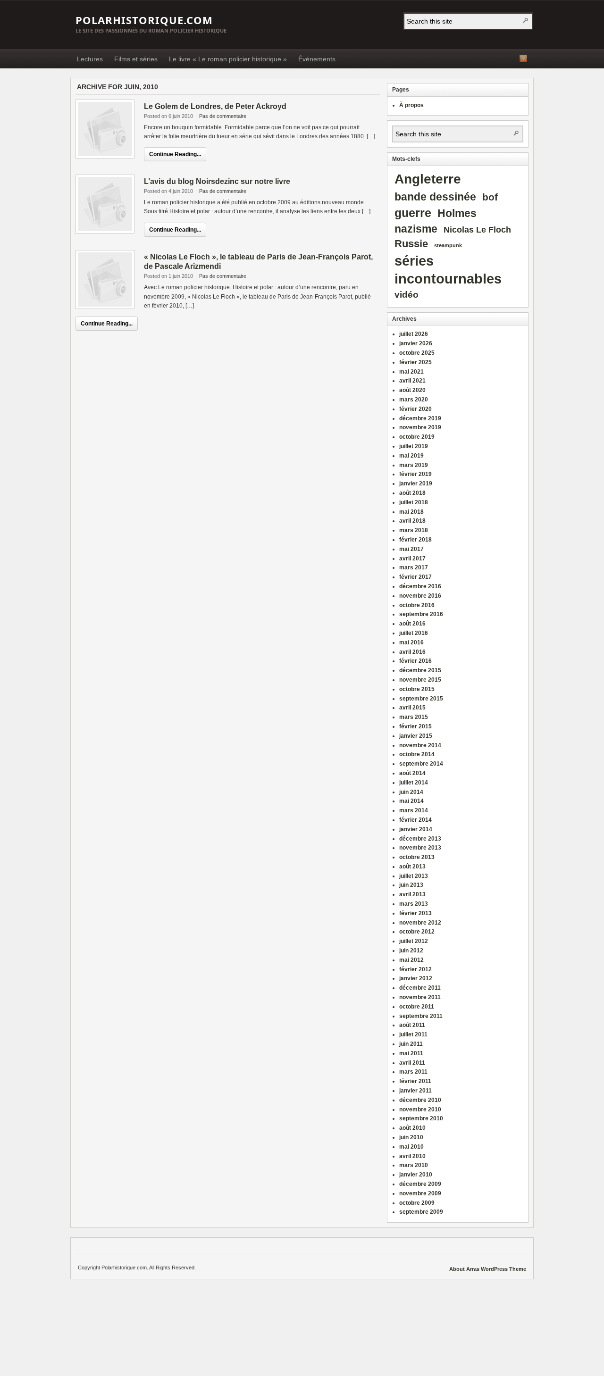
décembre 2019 (420, 418)
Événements (317, 59)
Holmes (457, 213)
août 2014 (412, 773)
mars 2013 (413, 904)
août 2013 (412, 866)
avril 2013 (412, 894)
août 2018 (412, 493)
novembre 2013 (420, 847)
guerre (412, 212)
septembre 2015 (421, 698)
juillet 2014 (413, 782)
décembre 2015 (420, 670)
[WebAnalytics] (429, 1269)
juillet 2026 (413, 334)
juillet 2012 (413, 941)
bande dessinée (435, 197)
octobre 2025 (417, 353)
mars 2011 (413, 1071)
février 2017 (415, 577)
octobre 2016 (417, 605)
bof (490, 197)
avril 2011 (412, 1062)
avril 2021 (412, 380)
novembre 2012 (420, 922)
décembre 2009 (420, 1184)
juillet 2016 (413, 633)
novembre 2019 (420, 427)
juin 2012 (411, 950)
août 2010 (412, 1128)
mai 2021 (411, 371)
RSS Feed (523, 58)
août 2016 (412, 623)
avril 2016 (412, 652)
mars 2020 (413, 399)
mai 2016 (411, 642)
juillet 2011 (413, 1034)
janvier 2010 (415, 1174)
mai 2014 (411, 801)
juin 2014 (411, 792)
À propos (411, 105)
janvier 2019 (415, 483)
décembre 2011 (420, 987)
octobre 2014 (417, 754)
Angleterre (427, 179)
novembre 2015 (420, 679)
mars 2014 (413, 810)
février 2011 (415, 1081)
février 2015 (415, 726)
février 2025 (415, 362)
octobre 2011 (416, 1006)
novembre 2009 (420, 1193)
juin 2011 (411, 1044)
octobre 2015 (417, 689)
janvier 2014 (415, 829)
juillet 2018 (413, 502)
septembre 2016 (421, 614)
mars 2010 (413, 1165)
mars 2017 (413, 567)
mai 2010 (411, 1146)
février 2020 (415, 409)
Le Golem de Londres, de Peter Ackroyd (215, 106)
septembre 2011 (421, 1016)
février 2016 (415, 661)
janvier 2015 (415, 736)
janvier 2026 (415, 343)
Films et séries (136, 59)
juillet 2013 (413, 876)
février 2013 (415, 913)
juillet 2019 (413, 446)
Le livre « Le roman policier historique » (228, 59)
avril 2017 (412, 558)
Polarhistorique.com (144, 20)
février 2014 (415, 820)
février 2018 (415, 539)
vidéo (406, 295)
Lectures (90, 59)
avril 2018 (412, 520)
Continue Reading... (175, 154)
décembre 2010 (420, 1100)
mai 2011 (411, 1053)
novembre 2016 (420, 595)
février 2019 (415, 474)
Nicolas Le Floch (477, 229)
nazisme (415, 229)
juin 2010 (411, 1137)
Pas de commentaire (222, 116)
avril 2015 (412, 707)
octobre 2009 (417, 1203)
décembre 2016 (420, 586)
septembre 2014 (421, 763)
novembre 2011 (420, 997)
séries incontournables (448, 269)
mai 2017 (411, 549)
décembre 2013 (420, 838)
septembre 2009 (421, 1212)
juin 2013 (411, 885)
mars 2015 (413, 717)
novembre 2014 (420, 745)
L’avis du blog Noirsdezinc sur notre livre (217, 181)
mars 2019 (413, 465)
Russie (411, 244)
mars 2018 (413, 530)
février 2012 (415, 969)
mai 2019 (411, 455)
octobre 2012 (417, 931)
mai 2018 (411, 512)
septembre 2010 (421, 1118)
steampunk (448, 245)
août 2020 (412, 390)
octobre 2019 (417, 437)
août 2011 (412, 1025)
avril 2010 (412, 1156)
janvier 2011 (415, 1090)
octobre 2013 (417, 857)
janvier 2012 (415, 978)
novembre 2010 (420, 1109)
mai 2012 (411, 960)
